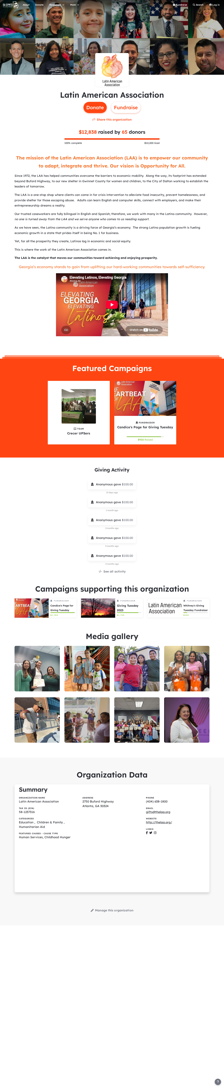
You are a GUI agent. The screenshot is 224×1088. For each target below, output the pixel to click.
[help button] (218, 1082)
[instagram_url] (155, 833)
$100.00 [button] (127, 484)
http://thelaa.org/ (159, 822)
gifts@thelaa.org (158, 812)
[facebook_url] (147, 833)
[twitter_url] (150, 833)
